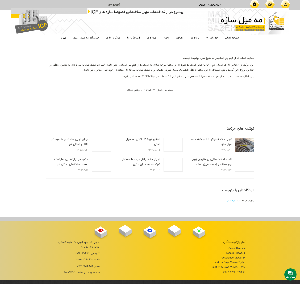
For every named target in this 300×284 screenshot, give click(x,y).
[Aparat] (174, 229)
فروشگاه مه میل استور (86, 38)
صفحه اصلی (232, 38)
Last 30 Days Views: (226, 263)
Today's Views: (235, 253)
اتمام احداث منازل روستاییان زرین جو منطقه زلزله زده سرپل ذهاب (212, 161)
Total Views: (228, 272)
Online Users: (236, 249)
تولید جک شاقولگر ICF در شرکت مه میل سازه (211, 141)
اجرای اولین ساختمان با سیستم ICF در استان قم (70, 141)
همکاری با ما (113, 38)
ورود (63, 38)
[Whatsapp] (270, 4)
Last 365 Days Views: (225, 267)
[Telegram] (254, 4)
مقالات (180, 38)
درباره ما (151, 38)
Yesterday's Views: (231, 258)
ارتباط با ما (133, 38)
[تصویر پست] (244, 145)
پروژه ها (194, 38)
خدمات (214, 38)
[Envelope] (100, 230)
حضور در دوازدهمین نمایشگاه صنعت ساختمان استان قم (71, 161)
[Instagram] (285, 4)
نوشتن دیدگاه (133, 90)
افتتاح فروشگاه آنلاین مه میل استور (143, 141)
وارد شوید (230, 200)
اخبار (166, 38)
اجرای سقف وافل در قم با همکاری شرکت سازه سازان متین (141, 161)
